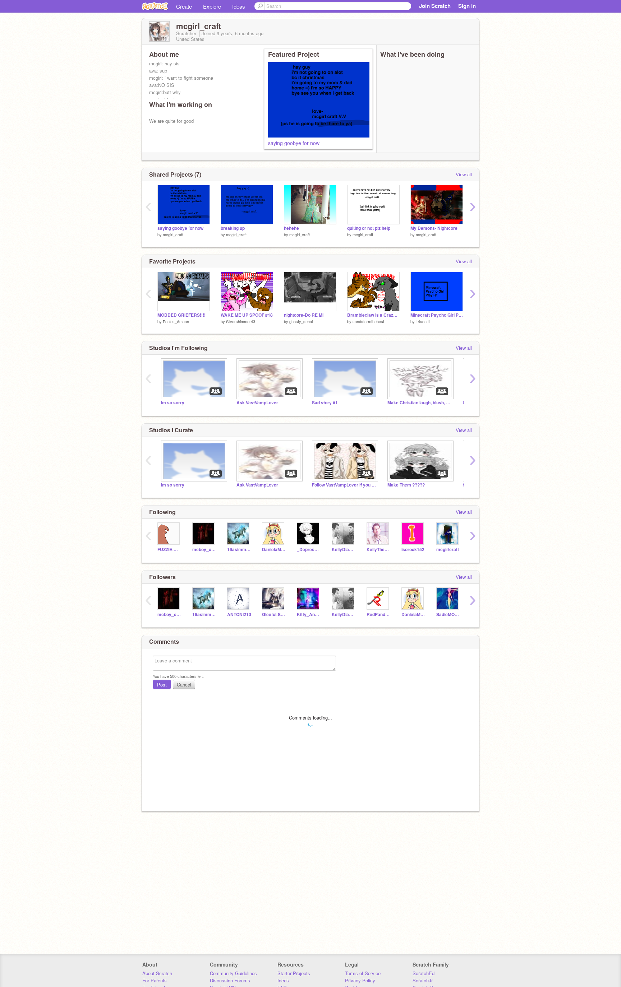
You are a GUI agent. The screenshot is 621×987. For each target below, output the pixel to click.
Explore (212, 6)
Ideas (238, 6)
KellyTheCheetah (379, 549)
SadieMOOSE (448, 614)
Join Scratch (435, 6)
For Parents (154, 980)
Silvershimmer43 (240, 321)
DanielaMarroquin (274, 549)
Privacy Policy (360, 980)
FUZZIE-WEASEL (169, 549)
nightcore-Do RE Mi (303, 315)
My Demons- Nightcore (433, 228)
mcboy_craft (204, 549)
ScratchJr (423, 980)
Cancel (184, 684)
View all (464, 174)
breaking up (233, 228)
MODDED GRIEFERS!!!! (181, 315)
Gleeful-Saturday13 (274, 614)
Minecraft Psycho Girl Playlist (436, 315)
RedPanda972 (379, 614)
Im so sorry (172, 403)
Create (184, 6)
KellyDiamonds (344, 549)
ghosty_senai (301, 321)
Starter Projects (293, 973)
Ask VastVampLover (257, 403)
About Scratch (157, 973)
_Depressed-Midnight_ (309, 549)
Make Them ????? (406, 485)
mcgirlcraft (447, 549)
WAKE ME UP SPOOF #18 (247, 315)
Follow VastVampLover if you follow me (344, 485)
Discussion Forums (230, 980)
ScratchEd (423, 973)
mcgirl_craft (173, 234)
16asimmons (239, 549)
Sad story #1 (325, 403)
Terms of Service (363, 973)
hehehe (291, 228)
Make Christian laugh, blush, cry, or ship (419, 403)
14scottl (422, 321)
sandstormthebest (368, 321)
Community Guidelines (233, 973)
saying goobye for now (293, 142)
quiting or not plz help (368, 228)
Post (162, 684)
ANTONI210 (239, 614)
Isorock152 (412, 549)
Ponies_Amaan (176, 321)
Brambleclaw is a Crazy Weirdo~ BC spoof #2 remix (373, 315)
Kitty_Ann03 (309, 614)
